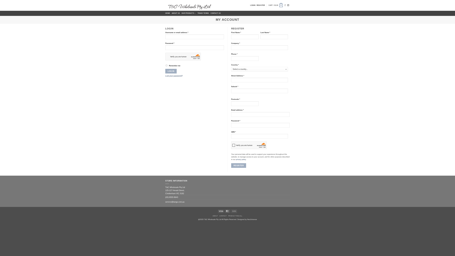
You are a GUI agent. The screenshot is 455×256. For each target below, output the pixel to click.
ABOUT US (176, 13)
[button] (275, 5)
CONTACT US (216, 13)
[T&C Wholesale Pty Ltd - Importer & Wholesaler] (190, 5)
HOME (167, 13)
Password (173, 43)
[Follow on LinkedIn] (288, 5)
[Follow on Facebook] (285, 5)
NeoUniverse (252, 219)
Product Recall (235, 216)
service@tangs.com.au (174, 202)
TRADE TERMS (203, 13)
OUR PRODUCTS (188, 13)
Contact (223, 216)
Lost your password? (174, 76)
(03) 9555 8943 (171, 197)
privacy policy (241, 159)
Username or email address (180, 32)
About (215, 216)
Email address (241, 110)
